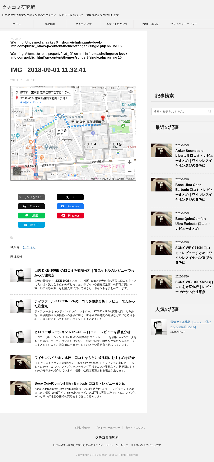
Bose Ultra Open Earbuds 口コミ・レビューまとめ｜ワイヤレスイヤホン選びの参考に (194, 192)
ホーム (17, 24)
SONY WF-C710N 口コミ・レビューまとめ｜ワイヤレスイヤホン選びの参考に (193, 255)
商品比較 (50, 24)
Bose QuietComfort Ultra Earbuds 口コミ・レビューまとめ (79, 383)
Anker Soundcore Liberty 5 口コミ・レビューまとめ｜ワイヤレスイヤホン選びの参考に (194, 158)
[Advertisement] (182, 57)
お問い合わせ (150, 24)
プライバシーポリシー (183, 24)
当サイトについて (117, 24)
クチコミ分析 (83, 24)
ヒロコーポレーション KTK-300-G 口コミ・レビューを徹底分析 (82, 332)
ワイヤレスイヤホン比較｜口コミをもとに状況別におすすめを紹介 (84, 357)
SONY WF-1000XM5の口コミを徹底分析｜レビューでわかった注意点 (194, 287)
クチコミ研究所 (18, 7)
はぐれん (29, 247)
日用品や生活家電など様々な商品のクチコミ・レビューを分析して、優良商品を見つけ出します (107, 445)
